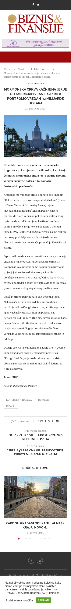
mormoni (43, 400)
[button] (7, 507)
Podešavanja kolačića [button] (19, 600)
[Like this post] (41, 421)
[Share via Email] (57, 421)
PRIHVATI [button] (43, 600)
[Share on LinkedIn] (53, 421)
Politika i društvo (40, 69)
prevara (11, 406)
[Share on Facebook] (45, 421)
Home (7, 69)
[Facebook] (33, 4)
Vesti (21, 69)
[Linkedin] (38, 4)
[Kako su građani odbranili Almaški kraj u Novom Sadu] (35, 497)
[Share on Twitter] (49, 421)
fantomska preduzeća (19, 400)
